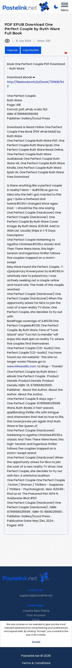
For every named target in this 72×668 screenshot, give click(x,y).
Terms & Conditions (36, 663)
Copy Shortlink (31, 50)
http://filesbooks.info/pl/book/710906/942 (35, 84)
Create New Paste (36, 611)
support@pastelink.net (36, 595)
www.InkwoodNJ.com (21, 366)
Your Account (36, 615)
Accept (36, 641)
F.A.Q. (36, 620)
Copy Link (12, 50)
